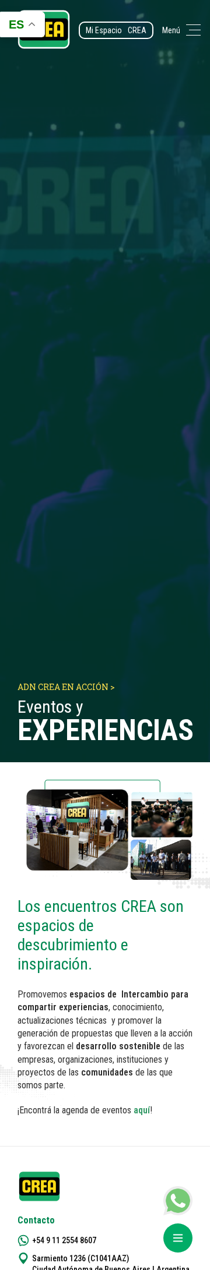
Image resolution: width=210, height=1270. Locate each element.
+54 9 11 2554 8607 (64, 1240)
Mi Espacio (116, 30)
